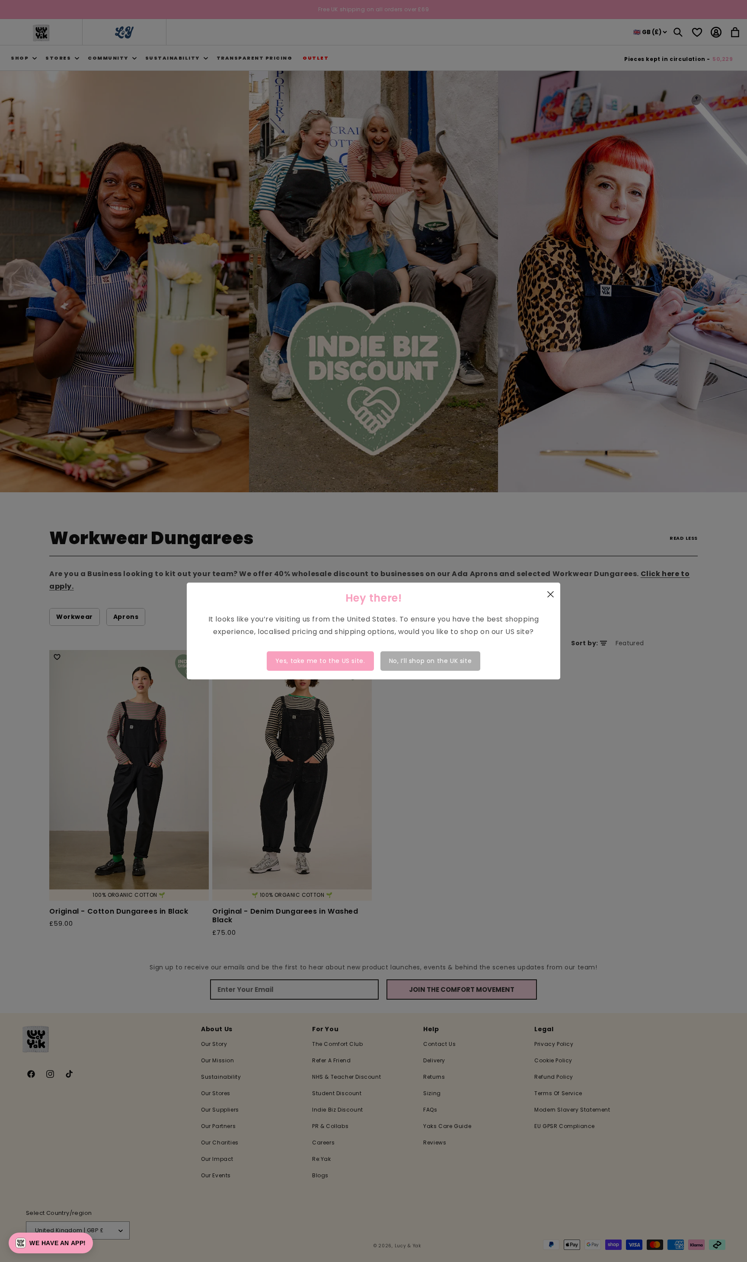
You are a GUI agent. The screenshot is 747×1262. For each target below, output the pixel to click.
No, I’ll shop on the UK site (430, 660)
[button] (51, 1243)
